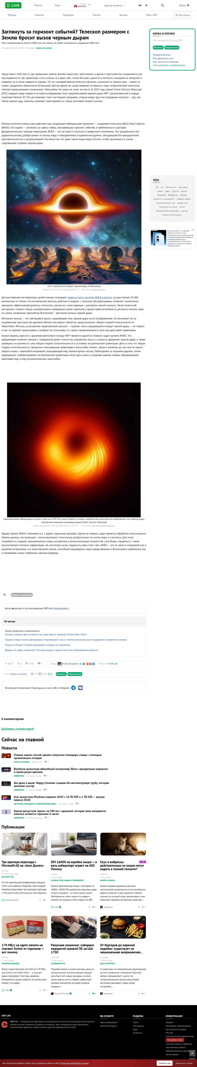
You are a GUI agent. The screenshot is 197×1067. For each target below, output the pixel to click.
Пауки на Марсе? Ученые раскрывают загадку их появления (37, 644)
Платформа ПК (58, 963)
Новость (173, 195)
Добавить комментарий (18, 729)
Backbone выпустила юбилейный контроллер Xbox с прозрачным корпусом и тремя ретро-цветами (61, 770)
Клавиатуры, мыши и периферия (67, 880)
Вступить (61, 674)
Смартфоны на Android (168, 207)
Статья (182, 207)
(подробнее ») (61, 608)
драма (167, 191)
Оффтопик (19, 776)
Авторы (123, 14)
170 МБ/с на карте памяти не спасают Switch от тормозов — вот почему (23, 948)
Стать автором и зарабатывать (169, 65)
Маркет (38, 5)
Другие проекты (113, 5)
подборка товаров (184, 199)
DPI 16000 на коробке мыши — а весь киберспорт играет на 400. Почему (74, 865)
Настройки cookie (175, 1040)
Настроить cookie (184, 1063)
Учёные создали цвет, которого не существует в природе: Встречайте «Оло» (46, 634)
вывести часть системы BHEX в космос (90, 297)
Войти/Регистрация (108, 1026)
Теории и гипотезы (22, 594)
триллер (184, 211)
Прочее (96, 14)
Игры (57, 5)
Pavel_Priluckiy (61, 993)
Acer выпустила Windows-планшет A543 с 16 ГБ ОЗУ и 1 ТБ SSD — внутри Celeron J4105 (59, 798)
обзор (183, 195)
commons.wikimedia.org (103, 525)
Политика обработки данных (74, 1063)
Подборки (68, 14)
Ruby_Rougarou (70, 663)
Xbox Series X (171, 187)
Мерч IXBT (152, 14)
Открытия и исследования (163, 199)
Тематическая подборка (167, 210)
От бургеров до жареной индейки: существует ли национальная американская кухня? (120, 950)
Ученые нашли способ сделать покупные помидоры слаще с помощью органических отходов (58, 756)
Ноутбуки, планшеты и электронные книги (35, 804)
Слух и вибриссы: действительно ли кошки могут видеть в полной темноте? (122, 865)
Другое (175, 191)
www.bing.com (98, 289)
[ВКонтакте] (80, 687)
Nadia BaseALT (12, 900)
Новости (39, 14)
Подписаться (74, 674)
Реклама (169, 1033)
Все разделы (138, 1026)
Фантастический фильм (172, 215)
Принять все (165, 1063)
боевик (160, 191)
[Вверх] (192, 1053)
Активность (138, 1033)
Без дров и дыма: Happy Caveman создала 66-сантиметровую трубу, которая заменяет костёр (61, 784)
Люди (135, 1029)
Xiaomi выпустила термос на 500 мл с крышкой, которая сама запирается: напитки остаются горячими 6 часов (60, 812)
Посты (135, 1022)
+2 (9, 663)
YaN (56, 907)
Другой (184, 191)
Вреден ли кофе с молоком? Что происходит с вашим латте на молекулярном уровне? (51, 650)
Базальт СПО (8, 877)
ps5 (162, 187)
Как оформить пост (163, 58)
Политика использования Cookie (180, 1036)
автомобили (183, 187)
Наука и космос (44, 48)
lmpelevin (108, 907)
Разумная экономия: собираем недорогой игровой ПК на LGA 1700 (72, 948)
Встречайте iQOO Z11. (174, 231)
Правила (169, 1022)
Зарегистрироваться (108, 1022)
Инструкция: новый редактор (178, 1026)
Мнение (161, 195)
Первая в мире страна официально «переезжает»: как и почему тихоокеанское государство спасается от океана (66, 639)
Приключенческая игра (165, 203)
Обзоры (12, 14)
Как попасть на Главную (166, 61)
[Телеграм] (73, 687)
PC (157, 187)
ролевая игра (182, 203)
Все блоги (184, 15)
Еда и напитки (107, 963)
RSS (50, 673)
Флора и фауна (107, 880)
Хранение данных (10, 963)
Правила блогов (161, 54)
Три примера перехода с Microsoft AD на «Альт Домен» (23, 864)
